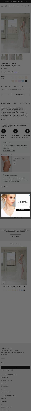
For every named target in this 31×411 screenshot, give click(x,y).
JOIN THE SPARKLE (23, 209)
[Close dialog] (29, 195)
